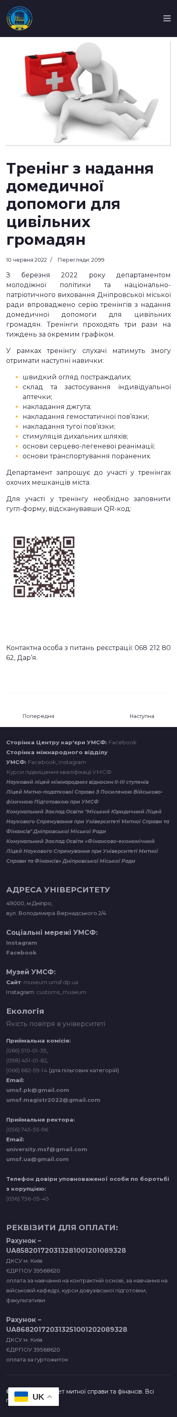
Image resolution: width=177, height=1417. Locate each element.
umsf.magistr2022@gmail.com (53, 1099)
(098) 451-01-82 (26, 1060)
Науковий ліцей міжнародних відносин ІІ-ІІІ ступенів (77, 782)
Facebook (123, 742)
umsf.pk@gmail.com (37, 1090)
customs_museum (61, 992)
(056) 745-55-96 (27, 1129)
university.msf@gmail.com (46, 1149)
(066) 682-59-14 (26, 1070)
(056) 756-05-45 (27, 1198)
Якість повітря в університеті (55, 1024)
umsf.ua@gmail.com (37, 1159)
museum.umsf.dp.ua (50, 982)
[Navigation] (167, 18)
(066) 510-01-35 (26, 1050)
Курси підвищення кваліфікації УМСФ (59, 772)
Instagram (72, 762)
